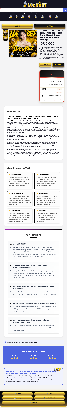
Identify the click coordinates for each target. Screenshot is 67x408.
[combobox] (31, 10)
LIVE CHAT (34, 403)
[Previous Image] (10, 43)
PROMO (18, 393)
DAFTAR (50, 26)
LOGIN (17, 26)
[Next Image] (35, 43)
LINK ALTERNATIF (50, 398)
